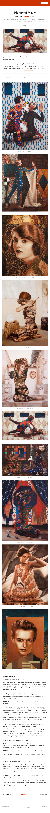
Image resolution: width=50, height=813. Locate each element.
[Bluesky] (24, 805)
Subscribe (44, 3)
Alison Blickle (19, 16)
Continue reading (28, 70)
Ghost (47, 806)
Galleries (26, 16)
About (21, 807)
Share (24, 25)
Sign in (38, 3)
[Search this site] (35, 3)
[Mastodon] (25, 805)
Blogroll (28, 807)
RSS (24, 807)
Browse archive (25, 794)
